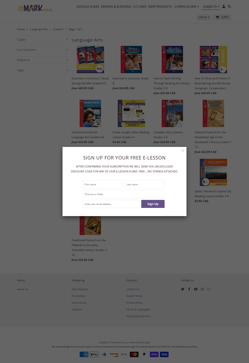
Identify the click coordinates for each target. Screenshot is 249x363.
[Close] (183, 150)
